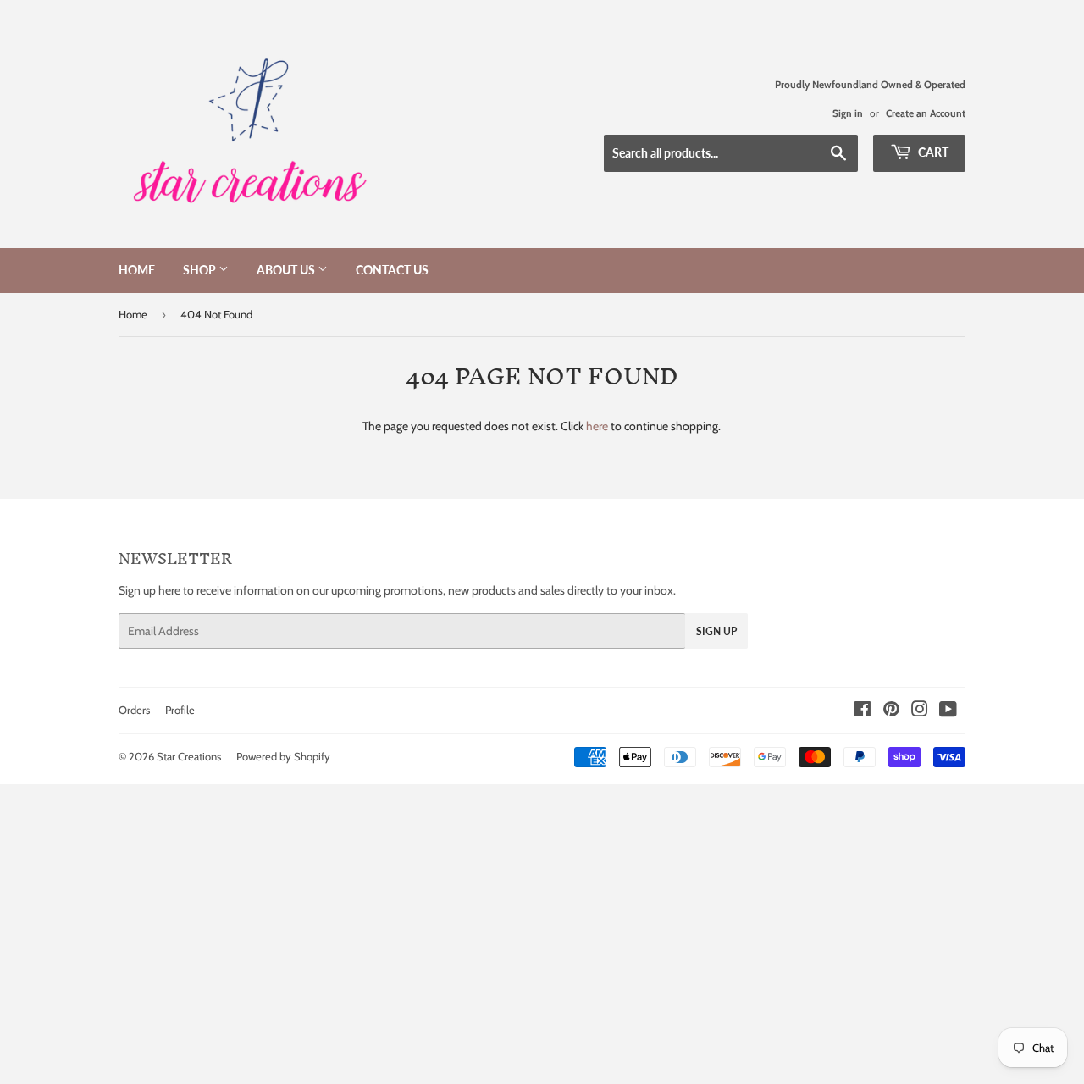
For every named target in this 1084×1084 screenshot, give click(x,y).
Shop (200, 270)
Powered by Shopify (283, 756)
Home (137, 270)
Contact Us (392, 270)
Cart (931, 152)
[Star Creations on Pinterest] (891, 711)
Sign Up (716, 631)
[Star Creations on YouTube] (948, 711)
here (597, 426)
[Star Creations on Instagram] (919, 711)
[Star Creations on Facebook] (862, 711)
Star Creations (189, 756)
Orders (134, 709)
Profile (180, 709)
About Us (287, 270)
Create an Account (925, 113)
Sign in (847, 113)
